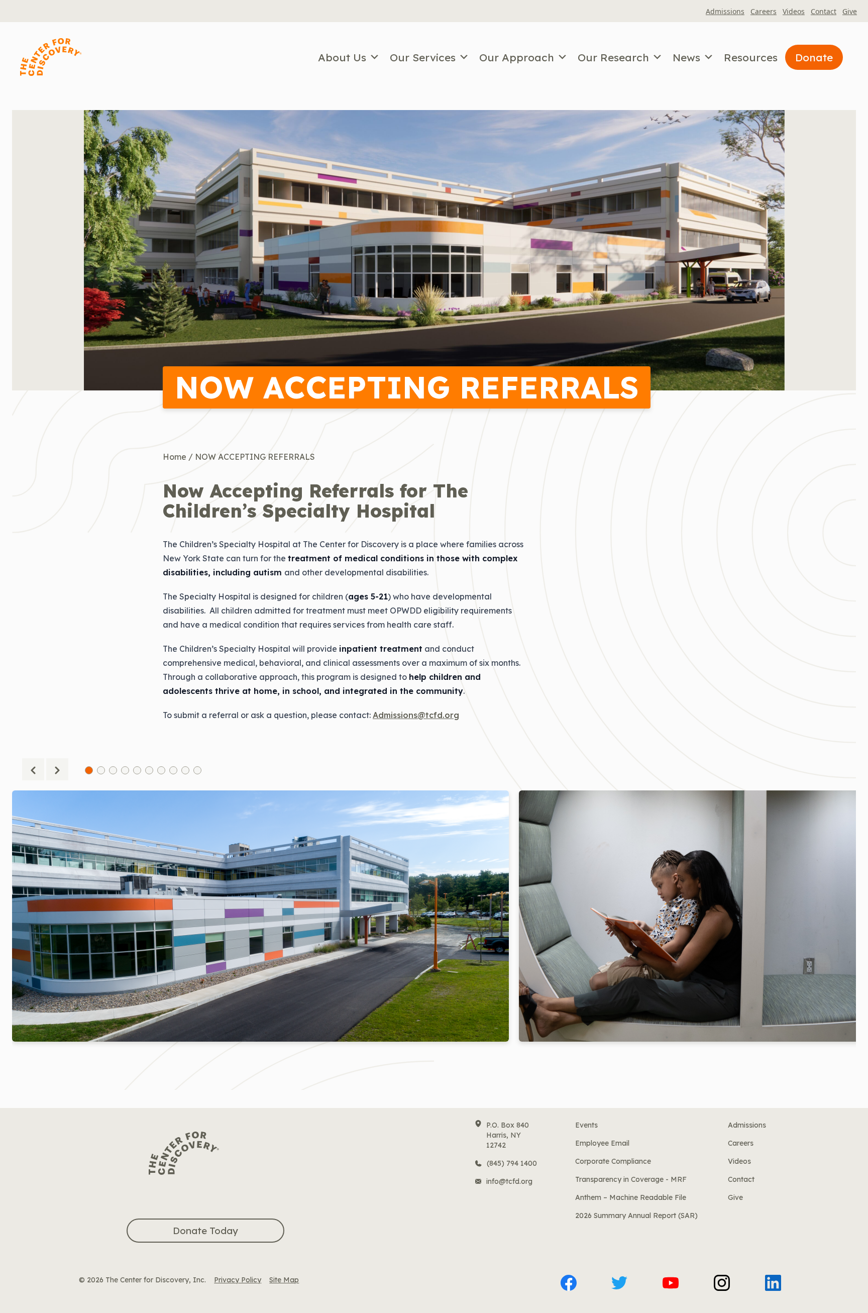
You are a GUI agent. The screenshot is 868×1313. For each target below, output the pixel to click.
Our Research (613, 57)
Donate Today (205, 1231)
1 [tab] (89, 770)
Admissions (725, 11)
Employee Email (602, 1143)
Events (586, 1125)
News (686, 57)
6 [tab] (149, 770)
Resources (751, 57)
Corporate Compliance (613, 1161)
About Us (342, 57)
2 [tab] (101, 770)
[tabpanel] (260, 940)
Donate (814, 57)
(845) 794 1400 (512, 1163)
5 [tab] (137, 770)
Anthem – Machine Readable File (630, 1197)
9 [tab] (185, 770)
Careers (763, 11)
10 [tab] (197, 770)
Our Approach (516, 57)
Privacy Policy (237, 1279)
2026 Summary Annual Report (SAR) (636, 1215)
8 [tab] (173, 770)
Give (849, 11)
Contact (823, 11)
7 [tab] (161, 770)
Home (174, 457)
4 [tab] (125, 770)
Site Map (284, 1279)
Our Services (423, 57)
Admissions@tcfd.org (416, 715)
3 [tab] (113, 770)
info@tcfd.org (509, 1181)
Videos (794, 11)
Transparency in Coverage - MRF (631, 1179)
